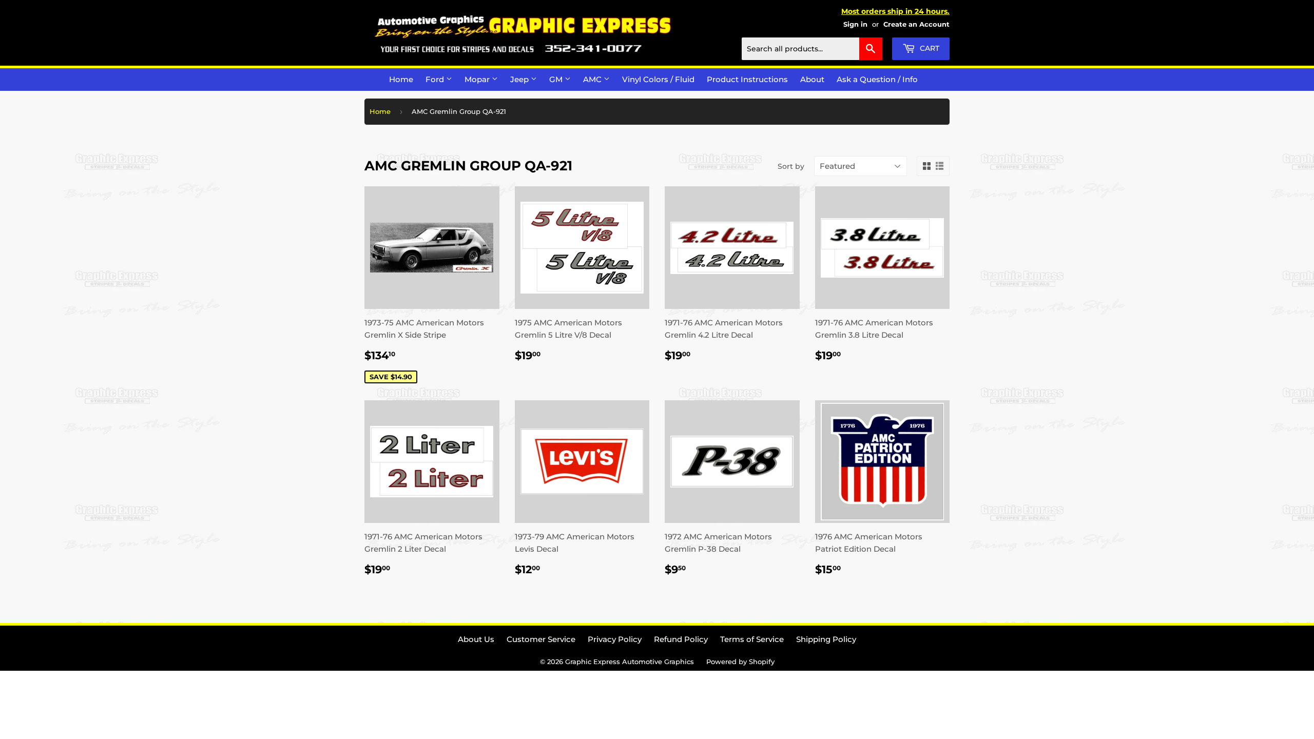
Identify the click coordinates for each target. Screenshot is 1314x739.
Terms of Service (752, 639)
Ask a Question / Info (877, 79)
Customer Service (541, 639)
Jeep (520, 79)
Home (401, 79)
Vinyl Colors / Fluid (658, 79)
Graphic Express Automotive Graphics (629, 661)
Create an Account (916, 24)
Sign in (855, 24)
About (812, 79)
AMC (593, 79)
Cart (928, 48)
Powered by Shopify (740, 661)
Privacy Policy (615, 639)
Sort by (791, 166)
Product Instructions (747, 79)
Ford (436, 79)
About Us (476, 639)
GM (557, 79)
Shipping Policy (826, 639)
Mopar (478, 79)
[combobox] (812, 48)
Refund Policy (681, 639)
